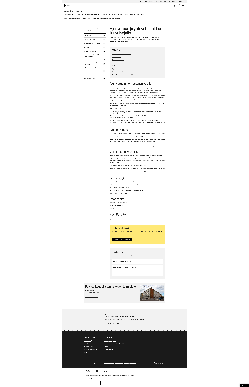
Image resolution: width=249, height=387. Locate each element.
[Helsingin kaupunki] (86, 363)
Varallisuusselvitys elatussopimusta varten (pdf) (122, 182)
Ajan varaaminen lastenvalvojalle (121, 54)
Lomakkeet (115, 63)
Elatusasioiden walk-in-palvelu (122, 261)
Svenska (166, 6)
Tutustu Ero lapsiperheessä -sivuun (122, 239)
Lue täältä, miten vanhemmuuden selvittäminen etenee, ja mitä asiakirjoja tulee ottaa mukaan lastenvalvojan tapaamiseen (136, 172)
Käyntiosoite (115, 69)
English (170, 6)
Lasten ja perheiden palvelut (85, 18)
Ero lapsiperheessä (117, 72)
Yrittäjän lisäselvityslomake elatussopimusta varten (122, 184)
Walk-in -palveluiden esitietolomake (119, 187)
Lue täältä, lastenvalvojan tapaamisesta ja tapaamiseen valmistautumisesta (128, 165)
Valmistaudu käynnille (118, 60)
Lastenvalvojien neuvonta (120, 273)
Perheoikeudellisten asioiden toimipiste (123, 75)
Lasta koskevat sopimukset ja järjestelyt (124, 267)
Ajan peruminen (116, 57)
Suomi (161, 6)
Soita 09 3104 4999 (115, 108)
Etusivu (65, 18)
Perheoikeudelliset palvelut (97, 18)
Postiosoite (115, 66)
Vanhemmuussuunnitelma (117, 193)
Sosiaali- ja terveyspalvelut (73, 18)
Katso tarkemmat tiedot (91, 297)
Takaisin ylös (158, 363)
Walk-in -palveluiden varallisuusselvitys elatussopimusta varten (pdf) (127, 190)
